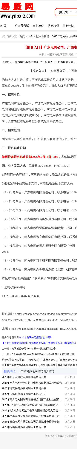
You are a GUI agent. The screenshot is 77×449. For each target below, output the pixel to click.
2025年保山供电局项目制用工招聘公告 (24, 427)
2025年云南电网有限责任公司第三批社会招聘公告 (30, 421)
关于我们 (49, 436)
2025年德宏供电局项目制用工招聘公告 (24, 388)
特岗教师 (53, 25)
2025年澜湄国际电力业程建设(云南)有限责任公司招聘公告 (43, 354)
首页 (22, 36)
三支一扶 (68, 25)
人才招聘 (70, 436)
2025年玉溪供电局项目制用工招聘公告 (24, 394)
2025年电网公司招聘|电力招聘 (35, 337)
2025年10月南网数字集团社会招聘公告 (24, 377)
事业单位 (38, 25)
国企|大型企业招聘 (38, 36)
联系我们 (60, 436)
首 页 (3, 25)
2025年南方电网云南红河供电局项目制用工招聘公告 (32, 382)
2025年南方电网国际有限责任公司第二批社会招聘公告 (33, 399)
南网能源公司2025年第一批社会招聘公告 (34, 348)
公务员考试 (22, 25)
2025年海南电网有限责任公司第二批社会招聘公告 (30, 416)
